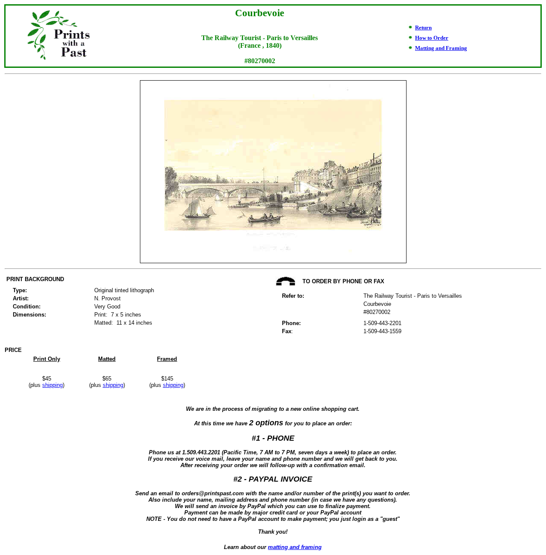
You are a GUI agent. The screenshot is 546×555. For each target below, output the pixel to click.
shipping (52, 385)
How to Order (431, 38)
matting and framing (295, 547)
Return (423, 27)
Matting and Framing (441, 48)
